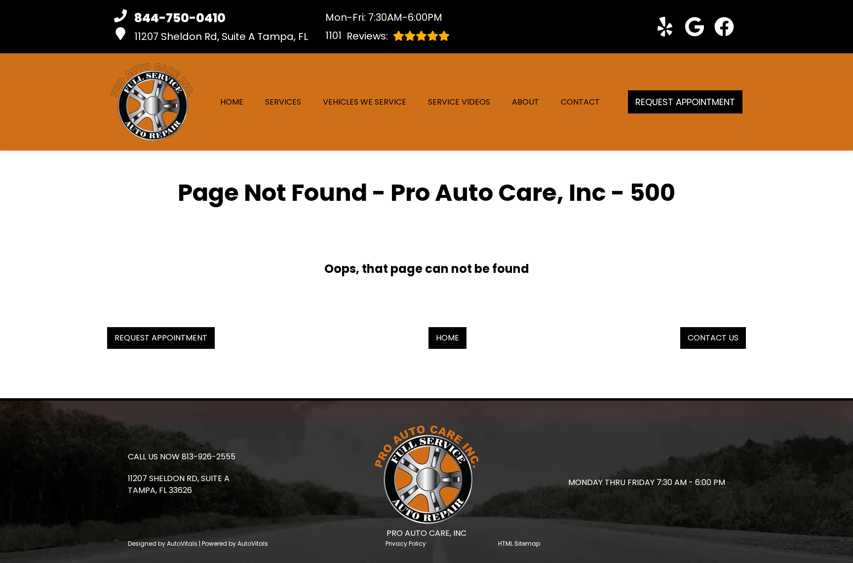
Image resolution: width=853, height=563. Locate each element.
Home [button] (447, 337)
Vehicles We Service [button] (364, 102)
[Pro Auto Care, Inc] (152, 102)
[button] (665, 27)
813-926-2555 (208, 456)
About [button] (525, 102)
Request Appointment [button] (685, 102)
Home (231, 102)
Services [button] (283, 102)
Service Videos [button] (459, 102)
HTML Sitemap (519, 543)
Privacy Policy (406, 543)
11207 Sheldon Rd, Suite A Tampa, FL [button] (221, 36)
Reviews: (356, 36)
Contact (580, 102)
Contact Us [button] (713, 337)
